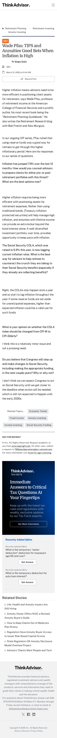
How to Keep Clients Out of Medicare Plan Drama (26, 624)
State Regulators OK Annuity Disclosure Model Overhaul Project (28, 643)
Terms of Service (21, 731)
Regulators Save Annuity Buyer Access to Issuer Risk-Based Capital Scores (27, 634)
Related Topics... (16, 411)
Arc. (27, 728)
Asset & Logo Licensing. (40, 453)
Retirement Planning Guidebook (22, 117)
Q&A (5, 41)
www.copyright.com (20, 446)
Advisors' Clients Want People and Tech (29, 650)
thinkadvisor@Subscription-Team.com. (28, 708)
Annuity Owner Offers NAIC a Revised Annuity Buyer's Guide (27, 615)
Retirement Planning (16, 28)
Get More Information (28, 524)
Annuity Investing (17, 32)
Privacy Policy (37, 731)
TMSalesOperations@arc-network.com (33, 449)
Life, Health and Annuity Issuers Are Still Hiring (26, 606)
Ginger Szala (21, 61)
